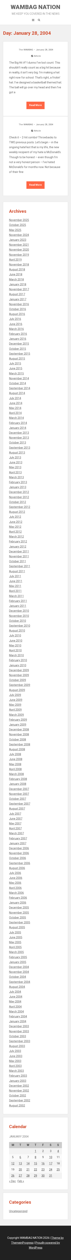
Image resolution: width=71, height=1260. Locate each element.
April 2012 (15, 531)
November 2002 (19, 1090)
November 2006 (19, 853)
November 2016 (19, 304)
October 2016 (17, 309)
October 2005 (17, 917)
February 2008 (18, 779)
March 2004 (16, 1011)
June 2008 (15, 759)
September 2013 (19, 447)
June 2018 (15, 274)
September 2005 (19, 922)
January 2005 (17, 962)
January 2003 (17, 1080)
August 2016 (17, 314)
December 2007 (19, 789)
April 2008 (15, 769)
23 (43, 1169)
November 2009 (19, 675)
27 (20, 1175)
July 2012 (15, 516)
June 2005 (15, 937)
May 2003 (15, 1061)
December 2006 (19, 848)
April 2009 (15, 709)
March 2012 (16, 536)
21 (28, 1169)
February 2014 (18, 423)
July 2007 (15, 813)
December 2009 (19, 670)
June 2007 (15, 818)
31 (50, 1175)
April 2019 (15, 259)
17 (50, 1163)
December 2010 (19, 610)
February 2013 (18, 482)
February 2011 (18, 601)
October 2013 (17, 442)
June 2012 (15, 521)
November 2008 (19, 734)
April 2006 (15, 887)
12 (12, 1163)
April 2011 (15, 591)
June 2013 (15, 462)
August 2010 (17, 630)
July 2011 (15, 576)
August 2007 (17, 808)
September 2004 (19, 981)
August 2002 (17, 1105)
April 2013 (15, 472)
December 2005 (19, 907)
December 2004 (19, 967)
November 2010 (19, 615)
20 (20, 1169)
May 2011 (15, 586)
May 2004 (15, 1001)
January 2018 (17, 284)
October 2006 (17, 858)
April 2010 (15, 650)
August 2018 (17, 269)
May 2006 (15, 882)
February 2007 (18, 838)
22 (35, 1169)
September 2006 (19, 863)
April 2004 (15, 1006)
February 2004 (18, 1016)
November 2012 (19, 497)
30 (43, 1175)
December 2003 (19, 1026)
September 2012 (19, 507)
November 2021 (19, 244)
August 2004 (17, 986)
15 (35, 1163)
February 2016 (18, 333)
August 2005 (17, 927)
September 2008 (19, 744)
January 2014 (17, 427)
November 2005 (19, 912)
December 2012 (19, 492)
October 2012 (17, 502)
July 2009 (15, 695)
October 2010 (17, 620)
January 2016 (17, 338)
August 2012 (17, 511)
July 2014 (15, 398)
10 (50, 1157)
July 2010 (15, 635)
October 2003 (17, 1036)
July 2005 (15, 932)
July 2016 (15, 318)
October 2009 (17, 680)
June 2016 (15, 324)
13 (20, 1163)
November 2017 (19, 289)
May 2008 (15, 764)
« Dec (12, 1181)
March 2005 (16, 952)
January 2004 (17, 1021)
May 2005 (15, 942)
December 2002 (19, 1085)
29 (35, 1175)
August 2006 (17, 868)
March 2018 (16, 279)
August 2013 (17, 452)
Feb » (21, 1181)
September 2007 (19, 803)
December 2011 (19, 551)
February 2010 (18, 660)
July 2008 (15, 754)
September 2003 (19, 1041)
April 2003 (15, 1065)
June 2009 (15, 699)
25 (58, 1169)
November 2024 (19, 234)
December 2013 (19, 432)
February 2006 (18, 897)
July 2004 (15, 991)
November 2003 (19, 1031)
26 (12, 1175)
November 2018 (19, 264)
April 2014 (15, 413)
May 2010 (15, 645)
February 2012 (18, 541)
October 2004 (17, 976)
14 (28, 1163)
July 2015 (15, 363)
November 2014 (19, 378)
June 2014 (15, 403)
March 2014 (16, 417)
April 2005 (15, 947)
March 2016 (16, 329)
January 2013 (17, 487)
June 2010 (15, 640)
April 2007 (15, 828)
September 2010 (19, 625)
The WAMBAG (26, 49)
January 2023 (17, 239)
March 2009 (16, 714)
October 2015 (17, 348)
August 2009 (17, 690)
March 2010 (16, 655)
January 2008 (17, 783)
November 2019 (19, 254)
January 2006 (17, 902)
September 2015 (19, 353)
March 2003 (16, 1070)
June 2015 (15, 368)
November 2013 (19, 437)
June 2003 (15, 1056)
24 (50, 1169)
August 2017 (17, 294)
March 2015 (16, 373)
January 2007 (17, 843)
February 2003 (18, 1075)
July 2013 (15, 457)
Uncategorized (18, 1211)
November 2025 (19, 220)
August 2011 (17, 571)
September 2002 (19, 1100)
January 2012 (17, 546)
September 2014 (19, 388)
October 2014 (17, 383)
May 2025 (15, 230)
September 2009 (19, 685)
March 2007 (16, 833)
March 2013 (16, 477)
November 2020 (19, 249)
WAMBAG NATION (35, 9)
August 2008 (17, 749)
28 (28, 1175)
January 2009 (17, 724)
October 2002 (17, 1095)
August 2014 (17, 393)
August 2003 (17, 1046)
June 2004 (15, 996)
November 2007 (19, 793)
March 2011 (16, 596)
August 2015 (17, 358)
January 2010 (17, 665)
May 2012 (15, 526)
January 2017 (17, 299)
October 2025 (17, 224)
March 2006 (16, 892)
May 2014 (15, 408)
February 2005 (18, 957)
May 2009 (15, 704)
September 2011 (19, 566)
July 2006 (15, 873)
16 (43, 1163)
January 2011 (17, 605)
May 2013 (15, 467)
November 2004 (19, 971)
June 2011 (15, 581)
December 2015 (19, 343)
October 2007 (17, 798)
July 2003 (15, 1051)
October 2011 (17, 561)
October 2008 (17, 739)
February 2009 (18, 719)
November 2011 (19, 556)
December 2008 (19, 729)
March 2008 (16, 774)
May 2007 (15, 823)
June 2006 (15, 877)
